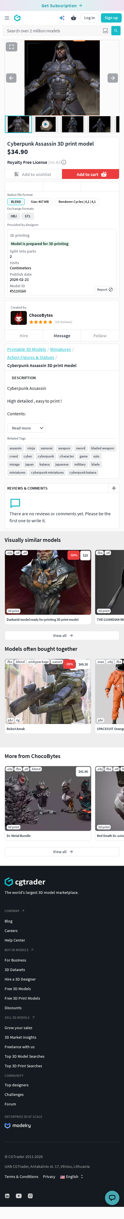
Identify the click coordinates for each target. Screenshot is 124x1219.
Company (12, 911)
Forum (10, 1104)
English (69, 1177)
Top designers (17, 1085)
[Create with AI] (62, 18)
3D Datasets (15, 969)
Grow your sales (18, 1027)
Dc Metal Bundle (19, 835)
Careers (11, 930)
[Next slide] (113, 78)
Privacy (49, 1176)
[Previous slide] (11, 78)
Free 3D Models (18, 988)
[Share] (100, 186)
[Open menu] (7, 18)
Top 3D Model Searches (24, 1056)
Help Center (15, 940)
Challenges (14, 1094)
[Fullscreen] (11, 46)
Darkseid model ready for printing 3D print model (42, 619)
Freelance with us (20, 1046)
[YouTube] (19, 1196)
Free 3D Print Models (22, 998)
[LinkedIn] (7, 1196)
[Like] (24, 186)
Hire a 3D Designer (20, 979)
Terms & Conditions (21, 1176)
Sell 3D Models (17, 1017)
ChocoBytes (41, 315)
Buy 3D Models (17, 950)
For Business (15, 960)
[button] (105, 30)
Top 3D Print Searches (23, 1065)
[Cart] (73, 18)
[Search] (116, 30)
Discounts (13, 1007)
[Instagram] (31, 1196)
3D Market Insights (20, 1037)
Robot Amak (16, 729)
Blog (8, 921)
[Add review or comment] (114, 488)
